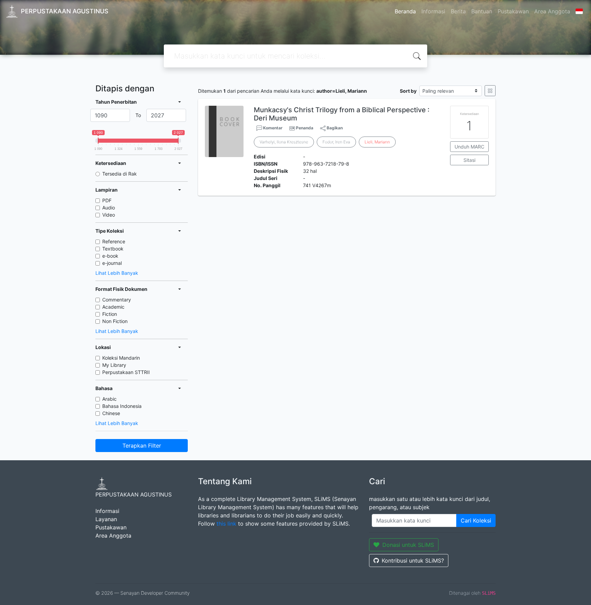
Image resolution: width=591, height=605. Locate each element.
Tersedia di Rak (119, 174)
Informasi (433, 11)
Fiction (109, 314)
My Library (114, 365)
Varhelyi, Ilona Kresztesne (284, 141)
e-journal (112, 263)
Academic (113, 307)
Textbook (112, 249)
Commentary (116, 299)
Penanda (304, 127)
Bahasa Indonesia (122, 406)
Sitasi (469, 160)
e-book (110, 256)
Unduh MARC (469, 147)
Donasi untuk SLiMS (408, 544)
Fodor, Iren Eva (336, 141)
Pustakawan (513, 11)
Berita (458, 11)
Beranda (405, 11)
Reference (113, 241)
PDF (106, 200)
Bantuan (481, 11)
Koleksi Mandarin (121, 358)
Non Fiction (115, 321)
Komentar (272, 127)
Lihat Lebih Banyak (116, 273)
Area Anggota (552, 11)
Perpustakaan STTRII (126, 372)
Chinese (111, 413)
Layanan (106, 519)
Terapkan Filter (141, 445)
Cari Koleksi (476, 520)
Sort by (408, 91)
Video (108, 215)
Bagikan (334, 127)
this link (226, 523)
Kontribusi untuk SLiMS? (413, 560)
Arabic (109, 399)
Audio (108, 207)
